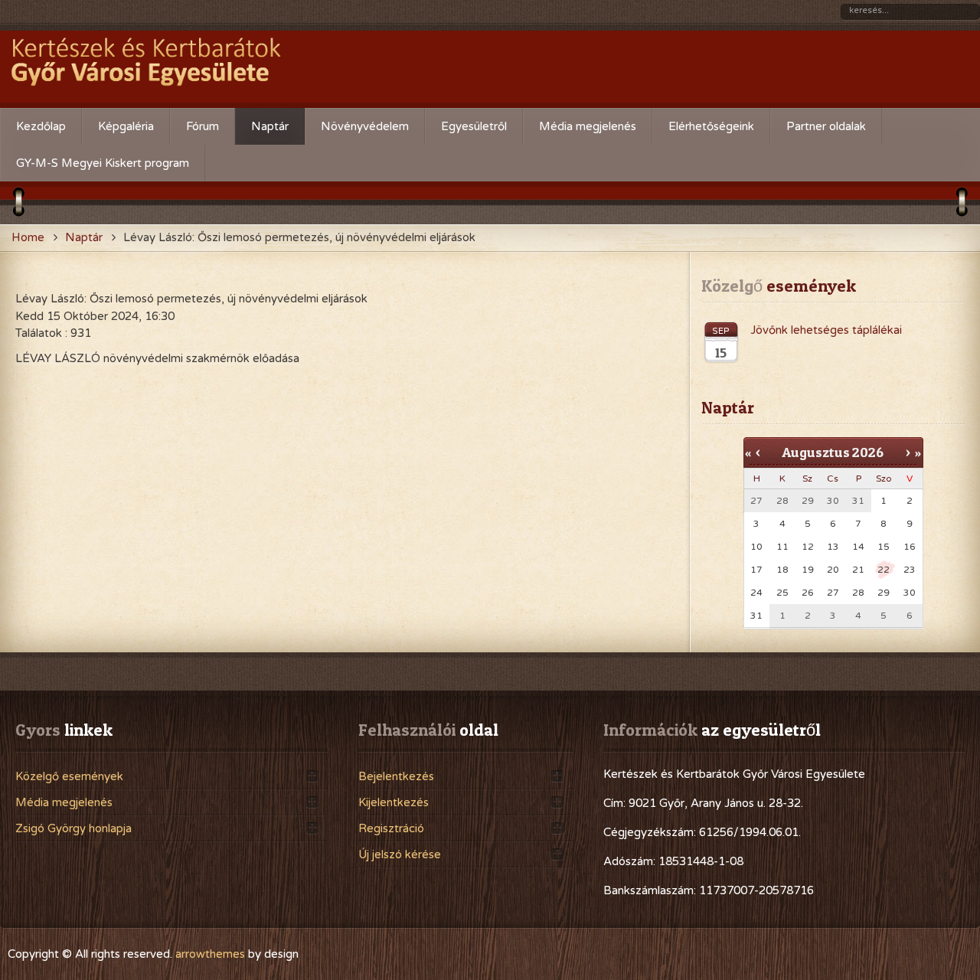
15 (883, 546)
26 (808, 592)
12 (808, 546)
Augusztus (816, 452)
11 (782, 546)
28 (858, 592)
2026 (868, 452)
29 (883, 592)
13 (833, 546)
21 (858, 569)
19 (808, 569)
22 (883, 569)
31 (756, 615)
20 (833, 569)
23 (909, 569)
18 (782, 569)
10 (756, 546)
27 (833, 592)
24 (756, 592)
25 (782, 592)
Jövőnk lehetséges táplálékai (826, 330)
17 (756, 569)
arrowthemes (210, 954)
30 (909, 592)
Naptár (84, 237)
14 (858, 546)
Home (27, 237)
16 (909, 546)
